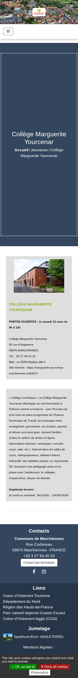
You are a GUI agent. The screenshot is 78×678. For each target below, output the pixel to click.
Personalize (39, 672)
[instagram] (44, 571)
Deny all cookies (56, 666)
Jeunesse (39, 150)
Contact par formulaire (39, 562)
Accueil (21, 150)
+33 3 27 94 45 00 (39, 556)
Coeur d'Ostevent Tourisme (26, 596)
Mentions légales (37, 647)
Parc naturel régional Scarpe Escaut (34, 613)
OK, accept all (24, 666)
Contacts (39, 531)
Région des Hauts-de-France (28, 607)
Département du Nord (21, 601)
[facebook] (34, 571)
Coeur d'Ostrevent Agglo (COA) (30, 619)
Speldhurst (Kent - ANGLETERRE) (38, 636)
